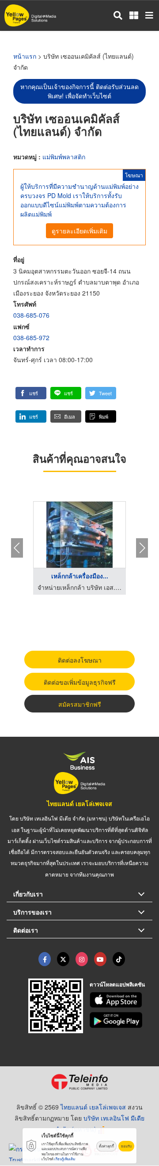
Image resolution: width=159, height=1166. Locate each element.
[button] (30, 393)
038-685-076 (31, 315)
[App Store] (121, 1000)
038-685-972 (31, 337)
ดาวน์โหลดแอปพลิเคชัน (117, 984)
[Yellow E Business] (44, 959)
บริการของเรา (32, 911)
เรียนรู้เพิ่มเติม (64, 1158)
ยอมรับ (126, 1146)
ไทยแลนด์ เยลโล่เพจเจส (79, 803)
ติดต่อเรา (25, 930)
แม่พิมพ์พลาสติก (63, 156)
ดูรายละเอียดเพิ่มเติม (79, 230)
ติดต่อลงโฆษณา (80, 660)
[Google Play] (121, 1020)
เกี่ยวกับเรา (28, 893)
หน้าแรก (24, 56)
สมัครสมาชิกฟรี (79, 704)
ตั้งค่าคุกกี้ (106, 1146)
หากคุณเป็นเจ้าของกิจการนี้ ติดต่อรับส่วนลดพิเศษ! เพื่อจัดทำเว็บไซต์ (79, 91)
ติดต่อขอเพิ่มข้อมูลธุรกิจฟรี (80, 682)
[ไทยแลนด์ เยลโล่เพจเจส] (63, 959)
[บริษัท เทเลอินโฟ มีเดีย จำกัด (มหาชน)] (79, 1081)
